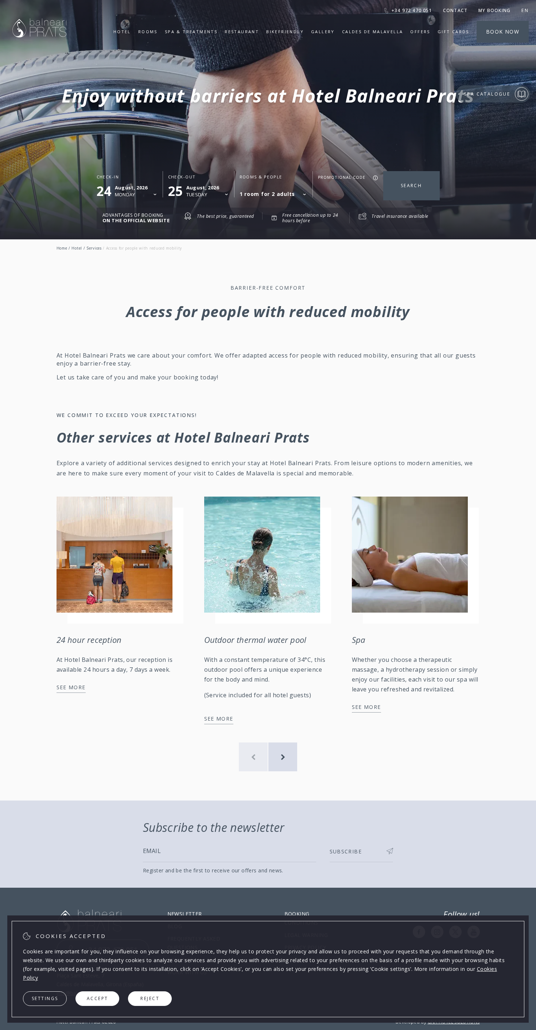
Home (62, 248)
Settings (45, 998)
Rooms (148, 31)
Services (94, 248)
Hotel (122, 31)
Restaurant (242, 31)
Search (411, 185)
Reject (149, 998)
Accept (97, 998)
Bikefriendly (285, 31)
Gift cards (453, 31)
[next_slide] (282, 756)
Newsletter (184, 913)
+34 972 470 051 (412, 10)
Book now (502, 31)
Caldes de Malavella (372, 31)
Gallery (323, 31)
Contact (455, 10)
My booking (494, 10)
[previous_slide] (253, 756)
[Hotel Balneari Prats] (39, 46)
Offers (420, 31)
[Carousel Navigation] (268, 756)
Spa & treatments (191, 31)
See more (71, 687)
